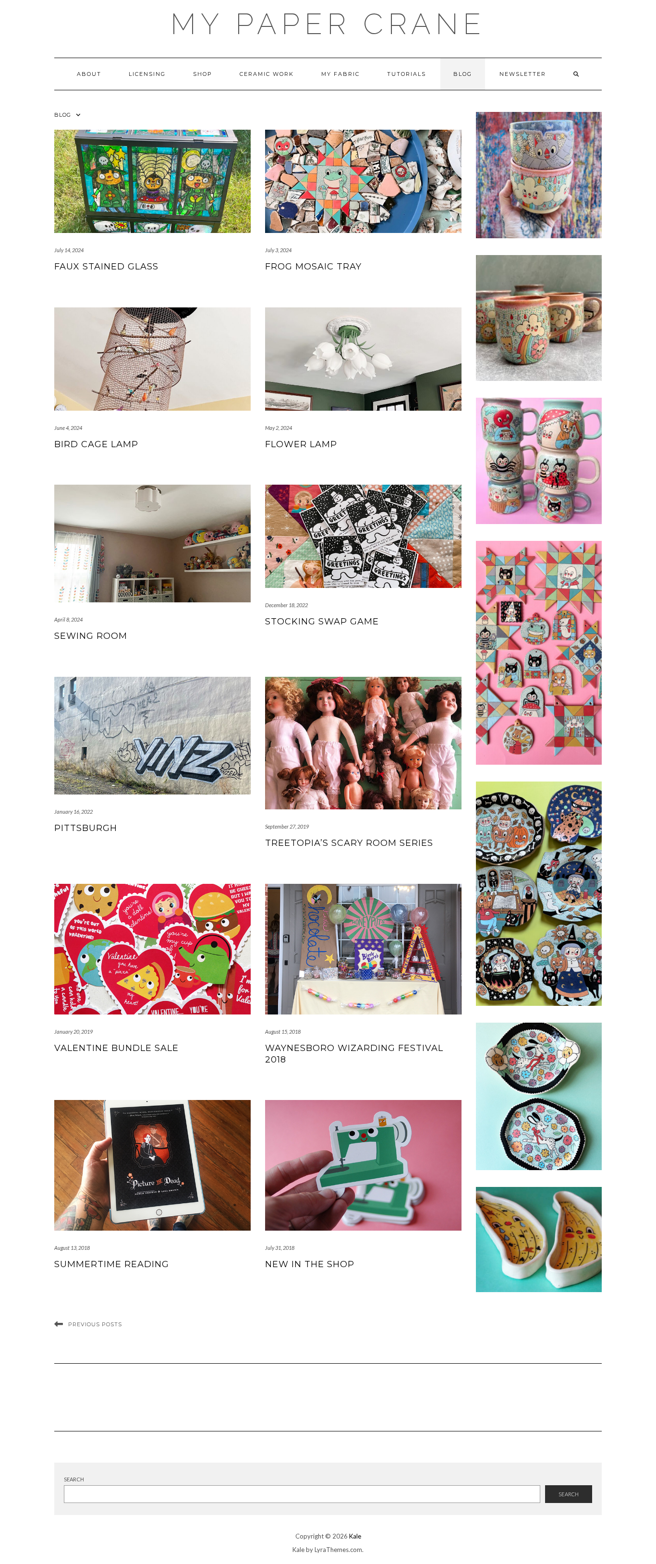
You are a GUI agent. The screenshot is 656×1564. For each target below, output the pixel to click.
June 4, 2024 (68, 428)
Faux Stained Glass (106, 266)
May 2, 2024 (278, 428)
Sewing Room (90, 636)
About (89, 74)
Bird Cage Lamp (96, 444)
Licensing (147, 74)
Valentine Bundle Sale (116, 1048)
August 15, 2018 (283, 1031)
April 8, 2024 (68, 619)
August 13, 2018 (72, 1248)
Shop (202, 74)
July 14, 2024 (69, 250)
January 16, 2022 (73, 811)
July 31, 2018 (279, 1248)
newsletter (522, 74)
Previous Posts (95, 1324)
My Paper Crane (328, 24)
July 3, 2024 (278, 250)
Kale (355, 1536)
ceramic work (267, 74)
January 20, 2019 (73, 1031)
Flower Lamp (301, 444)
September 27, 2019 (287, 826)
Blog (462, 74)
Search (74, 1479)
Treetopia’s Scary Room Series (349, 843)
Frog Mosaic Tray (313, 266)
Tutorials (406, 74)
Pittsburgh (85, 828)
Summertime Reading (111, 1264)
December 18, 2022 (286, 605)
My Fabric (340, 74)
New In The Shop (309, 1264)
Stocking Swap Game (322, 621)
